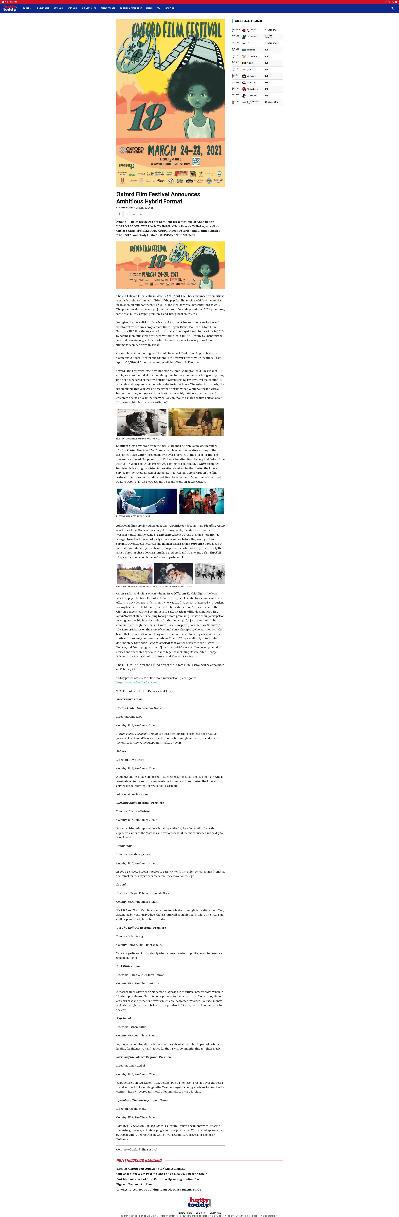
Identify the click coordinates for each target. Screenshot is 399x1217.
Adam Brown (126, 208)
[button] (392, 8)
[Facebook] (385, 2)
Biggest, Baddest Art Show (134, 1184)
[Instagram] (389, 2)
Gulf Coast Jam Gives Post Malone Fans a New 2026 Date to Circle (161, 1174)
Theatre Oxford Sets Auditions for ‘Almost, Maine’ (151, 1168)
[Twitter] (393, 2)
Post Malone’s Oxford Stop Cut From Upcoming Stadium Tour (159, 1179)
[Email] (134, 214)
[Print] (141, 214)
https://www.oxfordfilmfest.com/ (137, 682)
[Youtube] (396, 2)
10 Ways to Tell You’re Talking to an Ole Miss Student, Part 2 (158, 1189)
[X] (126, 214)
